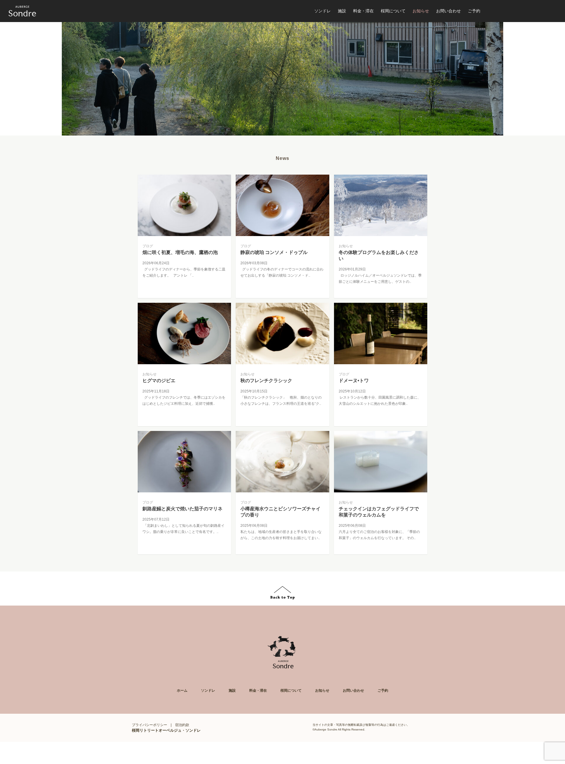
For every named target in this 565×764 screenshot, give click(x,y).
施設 (232, 690)
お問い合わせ (353, 690)
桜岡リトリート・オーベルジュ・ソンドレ (22, 11)
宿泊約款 (182, 725)
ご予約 (383, 690)
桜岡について (291, 690)
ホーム (182, 690)
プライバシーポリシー (149, 725)
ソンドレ (208, 690)
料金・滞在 (258, 690)
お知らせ (322, 690)
